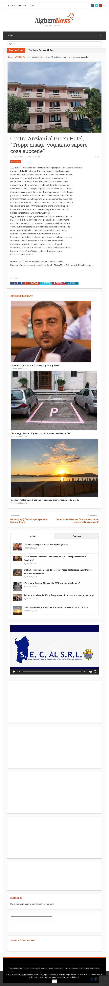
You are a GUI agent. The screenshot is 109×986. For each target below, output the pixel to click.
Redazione (22, 5)
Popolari (77, 536)
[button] (54, 649)
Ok (54, 981)
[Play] (14, 671)
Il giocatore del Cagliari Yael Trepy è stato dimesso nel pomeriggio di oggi (59, 595)
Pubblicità (11, 5)
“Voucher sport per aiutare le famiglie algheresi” (35, 365)
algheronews (35, 157)
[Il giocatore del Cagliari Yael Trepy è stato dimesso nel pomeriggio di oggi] (17, 597)
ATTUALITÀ (20, 57)
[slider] (52, 671)
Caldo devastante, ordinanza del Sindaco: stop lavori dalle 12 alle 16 (45, 500)
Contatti (31, 5)
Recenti (32, 536)
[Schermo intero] (95, 671)
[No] (105, 978)
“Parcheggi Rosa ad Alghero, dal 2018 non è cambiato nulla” (56, 50)
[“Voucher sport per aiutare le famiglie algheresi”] (51, 331)
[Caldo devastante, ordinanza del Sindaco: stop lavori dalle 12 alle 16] (54, 467)
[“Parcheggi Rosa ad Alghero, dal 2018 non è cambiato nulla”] (53, 400)
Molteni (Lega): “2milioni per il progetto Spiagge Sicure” (29, 520)
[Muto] (90, 671)
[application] (54, 650)
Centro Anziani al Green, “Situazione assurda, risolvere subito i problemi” (77, 520)
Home (10, 57)
